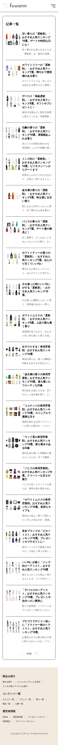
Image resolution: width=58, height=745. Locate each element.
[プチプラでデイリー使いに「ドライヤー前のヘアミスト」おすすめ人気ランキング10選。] (13, 627)
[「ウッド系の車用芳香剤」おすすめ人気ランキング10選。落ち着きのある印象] (13, 442)
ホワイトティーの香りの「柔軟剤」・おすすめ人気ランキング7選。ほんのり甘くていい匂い (37, 258)
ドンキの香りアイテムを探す (15, 686)
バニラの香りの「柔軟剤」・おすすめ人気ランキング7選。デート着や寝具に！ (37, 227)
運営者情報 (18, 716)
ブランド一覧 (25, 699)
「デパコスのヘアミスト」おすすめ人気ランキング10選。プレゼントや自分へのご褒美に (36, 595)
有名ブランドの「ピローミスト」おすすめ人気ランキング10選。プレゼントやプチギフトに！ (36, 536)
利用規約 (6, 721)
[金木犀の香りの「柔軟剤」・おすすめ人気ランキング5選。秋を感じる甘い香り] (13, 195)
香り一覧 (40, 699)
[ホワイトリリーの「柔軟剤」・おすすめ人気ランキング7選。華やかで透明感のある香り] (13, 70)
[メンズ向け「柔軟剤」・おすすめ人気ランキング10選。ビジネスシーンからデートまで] (13, 164)
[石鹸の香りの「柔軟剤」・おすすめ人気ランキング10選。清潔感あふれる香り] (13, 133)
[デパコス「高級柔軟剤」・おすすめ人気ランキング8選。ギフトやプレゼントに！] (13, 102)
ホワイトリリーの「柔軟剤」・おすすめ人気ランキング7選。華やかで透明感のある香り (37, 70)
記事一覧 (19, 703)
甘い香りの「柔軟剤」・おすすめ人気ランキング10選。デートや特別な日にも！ (36, 39)
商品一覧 (6, 703)
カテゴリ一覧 (8, 699)
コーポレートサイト (36, 716)
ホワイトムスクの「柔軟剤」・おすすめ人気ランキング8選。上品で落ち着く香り (37, 321)
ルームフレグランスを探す (29, 681)
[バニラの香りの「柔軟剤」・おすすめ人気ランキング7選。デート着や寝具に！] (13, 227)
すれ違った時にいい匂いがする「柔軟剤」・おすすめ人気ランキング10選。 (36, 289)
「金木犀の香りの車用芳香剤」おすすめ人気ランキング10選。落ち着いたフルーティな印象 (36, 379)
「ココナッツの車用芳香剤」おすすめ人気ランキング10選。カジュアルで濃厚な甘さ (36, 411)
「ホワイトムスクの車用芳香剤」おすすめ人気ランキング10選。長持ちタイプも (36, 505)
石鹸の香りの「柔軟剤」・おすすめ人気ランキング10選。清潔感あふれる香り (36, 133)
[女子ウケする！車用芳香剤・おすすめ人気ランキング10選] (13, 352)
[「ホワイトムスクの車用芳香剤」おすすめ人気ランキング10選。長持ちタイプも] (13, 505)
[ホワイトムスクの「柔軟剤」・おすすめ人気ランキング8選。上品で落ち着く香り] (13, 321)
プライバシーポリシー (25, 721)
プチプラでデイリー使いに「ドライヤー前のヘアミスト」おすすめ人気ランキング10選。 (36, 626)
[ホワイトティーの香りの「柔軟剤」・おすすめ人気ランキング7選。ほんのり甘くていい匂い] (13, 258)
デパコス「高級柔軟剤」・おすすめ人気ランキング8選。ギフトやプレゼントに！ (37, 101)
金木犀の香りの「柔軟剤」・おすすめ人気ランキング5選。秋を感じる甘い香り (37, 195)
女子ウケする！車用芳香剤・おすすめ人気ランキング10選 (36, 350)
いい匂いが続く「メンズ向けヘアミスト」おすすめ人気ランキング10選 (36, 565)
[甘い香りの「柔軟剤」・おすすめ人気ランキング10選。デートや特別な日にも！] (13, 39)
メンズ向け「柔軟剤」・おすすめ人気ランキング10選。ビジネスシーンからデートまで (36, 164)
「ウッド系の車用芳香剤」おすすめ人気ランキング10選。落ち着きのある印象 (36, 442)
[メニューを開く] (52, 6)
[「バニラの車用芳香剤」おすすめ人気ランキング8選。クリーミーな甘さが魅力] (13, 474)
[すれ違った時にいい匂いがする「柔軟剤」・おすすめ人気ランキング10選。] (13, 289)
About (5, 716)
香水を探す (7, 681)
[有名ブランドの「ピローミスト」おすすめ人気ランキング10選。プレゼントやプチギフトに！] (13, 536)
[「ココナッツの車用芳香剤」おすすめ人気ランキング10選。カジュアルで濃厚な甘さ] (13, 411)
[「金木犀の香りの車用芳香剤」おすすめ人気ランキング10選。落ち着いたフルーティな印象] (13, 380)
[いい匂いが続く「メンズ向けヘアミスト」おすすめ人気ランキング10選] (13, 568)
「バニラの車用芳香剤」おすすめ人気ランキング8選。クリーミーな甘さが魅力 (37, 473)
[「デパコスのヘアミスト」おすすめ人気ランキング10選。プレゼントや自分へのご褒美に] (13, 595)
